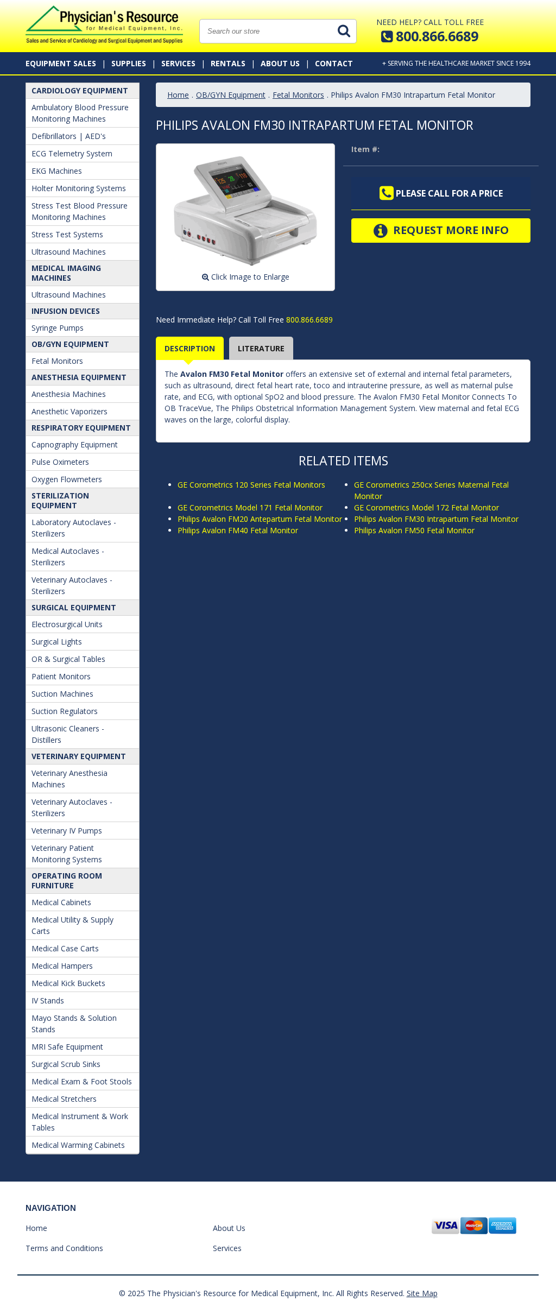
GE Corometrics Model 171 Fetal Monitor (250, 507)
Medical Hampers (62, 966)
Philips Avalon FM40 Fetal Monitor (238, 530)
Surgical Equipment (73, 607)
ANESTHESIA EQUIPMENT (79, 377)
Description (190, 348)
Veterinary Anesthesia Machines (69, 779)
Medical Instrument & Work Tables (79, 1122)
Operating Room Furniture (66, 880)
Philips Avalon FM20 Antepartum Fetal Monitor (260, 519)
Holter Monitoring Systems (78, 188)
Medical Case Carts (65, 948)
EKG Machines (56, 171)
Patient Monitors (61, 676)
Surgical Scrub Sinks (65, 1064)
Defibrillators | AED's (68, 136)
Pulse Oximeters (60, 462)
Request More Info (449, 230)
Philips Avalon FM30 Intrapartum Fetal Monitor (436, 519)
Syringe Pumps (57, 328)
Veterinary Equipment (78, 756)
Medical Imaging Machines (66, 273)
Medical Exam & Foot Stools (81, 1081)
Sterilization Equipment (60, 500)
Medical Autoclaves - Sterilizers (67, 556)
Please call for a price (448, 193)
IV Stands (47, 1000)
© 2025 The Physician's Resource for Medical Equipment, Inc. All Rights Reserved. (262, 1293)
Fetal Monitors (57, 361)
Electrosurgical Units (67, 624)
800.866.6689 (308, 319)
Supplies (128, 63)
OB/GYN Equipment (70, 344)
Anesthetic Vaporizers (69, 411)
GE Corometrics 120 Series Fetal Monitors (251, 484)
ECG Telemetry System (71, 153)
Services (178, 63)
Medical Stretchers (64, 1099)
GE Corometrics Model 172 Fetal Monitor (426, 507)
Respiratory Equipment (81, 427)
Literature (261, 348)
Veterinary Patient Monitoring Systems (66, 853)
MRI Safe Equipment (67, 1046)
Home (178, 95)
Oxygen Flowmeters (66, 479)
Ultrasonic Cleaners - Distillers (67, 734)
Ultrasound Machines (68, 252)
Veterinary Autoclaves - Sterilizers (71, 585)
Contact (334, 63)
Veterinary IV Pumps (66, 830)
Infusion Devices (65, 311)
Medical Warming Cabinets (78, 1145)
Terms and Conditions (64, 1248)
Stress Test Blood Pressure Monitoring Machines (79, 211)
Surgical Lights (56, 641)
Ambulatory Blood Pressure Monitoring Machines (80, 113)
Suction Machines (62, 694)
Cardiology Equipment (79, 90)
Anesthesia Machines (68, 394)
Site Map (422, 1293)
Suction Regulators (64, 711)
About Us (280, 63)
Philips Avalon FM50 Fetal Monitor (414, 530)
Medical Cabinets (61, 902)
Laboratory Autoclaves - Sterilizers (73, 528)
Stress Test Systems (67, 234)
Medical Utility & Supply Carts (72, 925)
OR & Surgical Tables (68, 659)
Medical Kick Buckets (68, 983)
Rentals (228, 63)
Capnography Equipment (74, 444)
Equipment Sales (61, 63)
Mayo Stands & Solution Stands (74, 1023)
